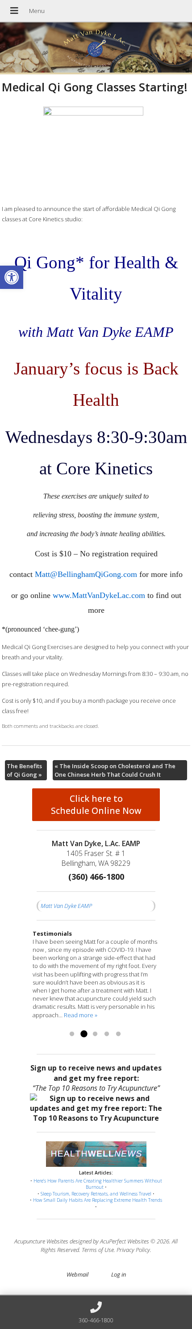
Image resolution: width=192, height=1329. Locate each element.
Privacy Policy (133, 1250)
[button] (11, 277)
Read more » (80, 1015)
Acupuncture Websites (41, 1241)
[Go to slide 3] (95, 1034)
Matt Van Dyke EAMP (66, 906)
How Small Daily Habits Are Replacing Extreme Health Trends (97, 1200)
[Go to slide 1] (71, 1034)
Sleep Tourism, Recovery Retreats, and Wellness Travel (96, 1194)
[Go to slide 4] (106, 1034)
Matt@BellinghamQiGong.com (86, 574)
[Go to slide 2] (83, 1034)
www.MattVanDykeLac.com (99, 595)
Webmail (77, 1274)
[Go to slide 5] (118, 1034)
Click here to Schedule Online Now (96, 804)
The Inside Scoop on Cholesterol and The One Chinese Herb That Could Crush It (114, 770)
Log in (118, 1274)
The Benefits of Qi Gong (24, 770)
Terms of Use (98, 1250)
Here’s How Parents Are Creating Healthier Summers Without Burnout (97, 1184)
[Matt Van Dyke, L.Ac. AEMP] (96, 48)
